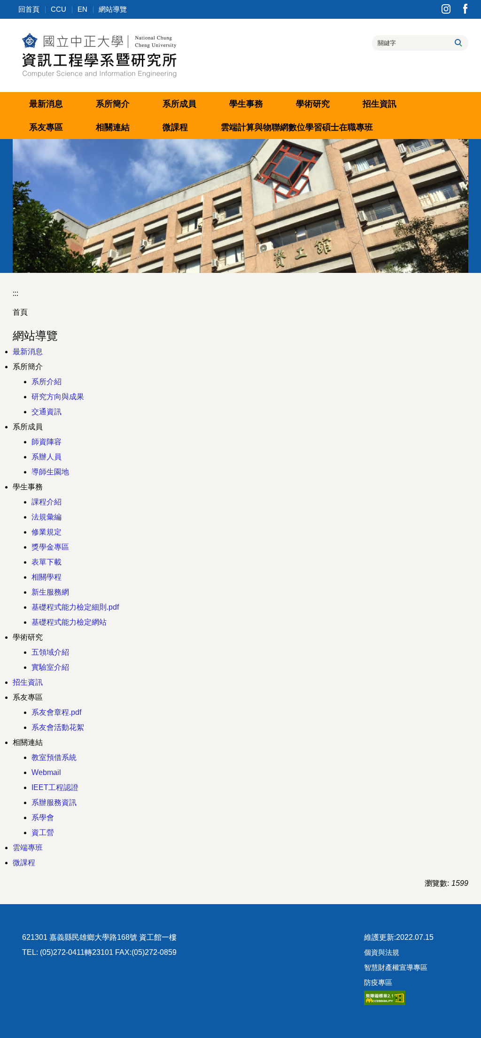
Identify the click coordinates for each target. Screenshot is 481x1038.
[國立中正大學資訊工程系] (99, 54)
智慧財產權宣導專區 (395, 967)
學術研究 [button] (313, 103)
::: (15, 293)
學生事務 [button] (246, 103)
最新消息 (46, 103)
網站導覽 (113, 9)
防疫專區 (378, 982)
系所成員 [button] (179, 103)
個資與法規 (381, 952)
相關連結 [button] (113, 127)
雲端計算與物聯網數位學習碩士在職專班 (297, 127)
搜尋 (458, 43)
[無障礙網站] (384, 997)
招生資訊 (379, 103)
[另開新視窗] (446, 9)
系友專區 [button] (46, 127)
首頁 (20, 312)
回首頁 (28, 9)
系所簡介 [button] (113, 103)
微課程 (175, 127)
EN (82, 9)
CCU (58, 9)
